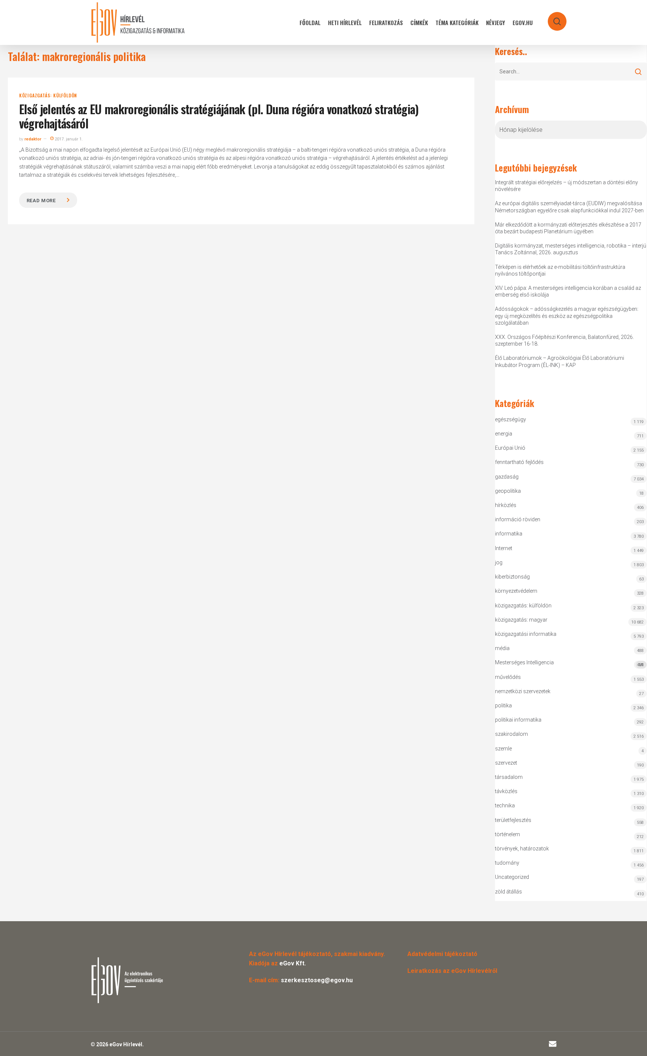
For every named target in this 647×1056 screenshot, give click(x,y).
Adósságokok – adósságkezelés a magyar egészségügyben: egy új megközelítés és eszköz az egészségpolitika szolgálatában (566, 315)
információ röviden (517, 519)
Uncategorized (512, 877)
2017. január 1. (68, 139)
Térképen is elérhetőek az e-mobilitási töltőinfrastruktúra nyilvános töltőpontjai (560, 270)
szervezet (506, 763)
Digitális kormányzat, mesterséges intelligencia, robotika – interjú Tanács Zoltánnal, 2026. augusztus (570, 249)
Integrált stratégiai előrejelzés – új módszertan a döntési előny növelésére (566, 185)
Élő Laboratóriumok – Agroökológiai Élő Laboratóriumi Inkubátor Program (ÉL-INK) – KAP (559, 361)
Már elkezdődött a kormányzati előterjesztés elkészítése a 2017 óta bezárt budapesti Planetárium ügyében (568, 228)
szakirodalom (511, 734)
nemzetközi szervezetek (522, 691)
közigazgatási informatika (525, 634)
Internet (503, 548)
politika (503, 705)
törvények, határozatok (522, 849)
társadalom (509, 777)
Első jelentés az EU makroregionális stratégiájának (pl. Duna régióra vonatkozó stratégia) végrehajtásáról (219, 116)
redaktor (32, 139)
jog (498, 562)
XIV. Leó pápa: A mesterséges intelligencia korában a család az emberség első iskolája (568, 291)
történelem (507, 834)
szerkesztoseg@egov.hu (317, 980)
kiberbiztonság (512, 577)
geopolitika (508, 491)
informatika (508, 534)
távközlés (506, 791)
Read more (41, 200)
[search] (552, 18)
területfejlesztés (513, 820)
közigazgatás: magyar (521, 620)
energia (503, 434)
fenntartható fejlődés (519, 462)
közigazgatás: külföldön (48, 95)
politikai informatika (518, 720)
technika (505, 805)
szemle (503, 749)
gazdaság (507, 477)
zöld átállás (508, 892)
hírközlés (505, 505)
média (502, 648)
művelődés (508, 677)
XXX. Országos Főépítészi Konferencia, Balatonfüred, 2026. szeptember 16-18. (564, 340)
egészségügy (510, 419)
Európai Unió (510, 448)
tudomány (507, 863)
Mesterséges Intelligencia (569, 663)
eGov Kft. (292, 963)
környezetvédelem (516, 591)
